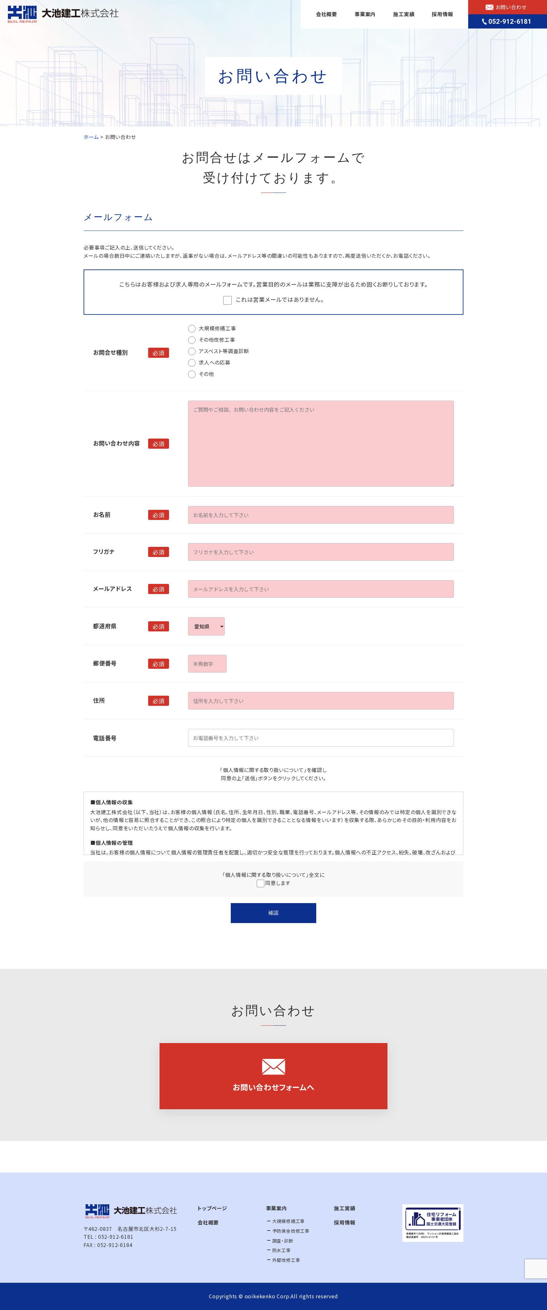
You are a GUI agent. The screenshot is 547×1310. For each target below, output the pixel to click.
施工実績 (403, 14)
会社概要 (326, 14)
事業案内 (365, 14)
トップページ (212, 1208)
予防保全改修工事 (291, 1231)
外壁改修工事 (286, 1260)
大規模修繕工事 (288, 1221)
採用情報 (442, 14)
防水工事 (281, 1250)
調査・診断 (282, 1240)
